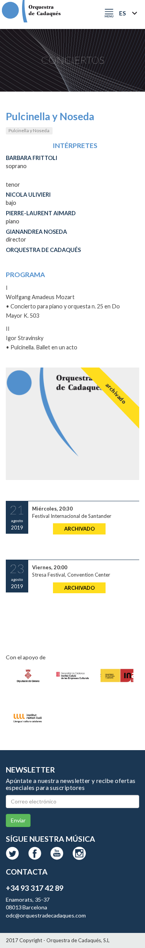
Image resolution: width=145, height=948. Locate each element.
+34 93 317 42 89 (34, 887)
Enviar (18, 820)
